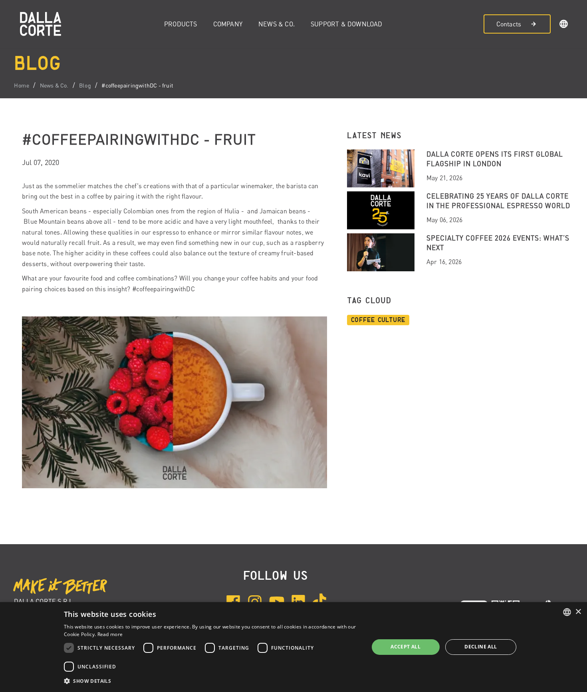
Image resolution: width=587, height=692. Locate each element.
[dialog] (293, 647)
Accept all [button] (405, 646)
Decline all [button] (480, 646)
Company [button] (227, 24)
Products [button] (180, 24)
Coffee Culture (378, 320)
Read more (110, 634)
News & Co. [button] (276, 24)
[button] (564, 25)
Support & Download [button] (347, 24)
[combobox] (567, 612)
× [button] (578, 612)
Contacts (509, 24)
